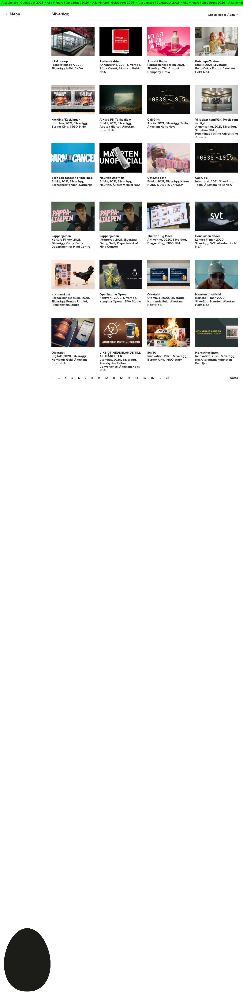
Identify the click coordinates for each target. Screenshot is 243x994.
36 (168, 378)
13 (129, 378)
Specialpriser (217, 14)
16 (152, 378)
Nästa (234, 378)
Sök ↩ (234, 14)
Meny (15, 14)
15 (144, 378)
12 (121, 378)
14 (136, 378)
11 (114, 378)
